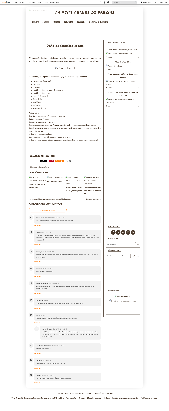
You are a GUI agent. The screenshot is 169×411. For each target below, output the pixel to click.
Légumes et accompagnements (65, 42)
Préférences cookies (149, 398)
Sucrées (56, 22)
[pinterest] (107, 2)
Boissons (81, 22)
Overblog (108, 393)
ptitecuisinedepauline (34, 398)
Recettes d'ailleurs (98, 22)
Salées (45, 22)
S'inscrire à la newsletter (39, 167)
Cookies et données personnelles (125, 398)
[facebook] (100, 2)
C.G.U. (107, 398)
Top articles (71, 398)
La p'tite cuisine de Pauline (84, 12)
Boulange (68, 22)
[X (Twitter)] (104, 2)
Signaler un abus (94, 398)
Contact (81, 398)
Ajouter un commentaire (47, 210)
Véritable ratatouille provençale (123, 49)
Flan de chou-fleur (123, 62)
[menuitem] (35, 22)
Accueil (35, 22)
